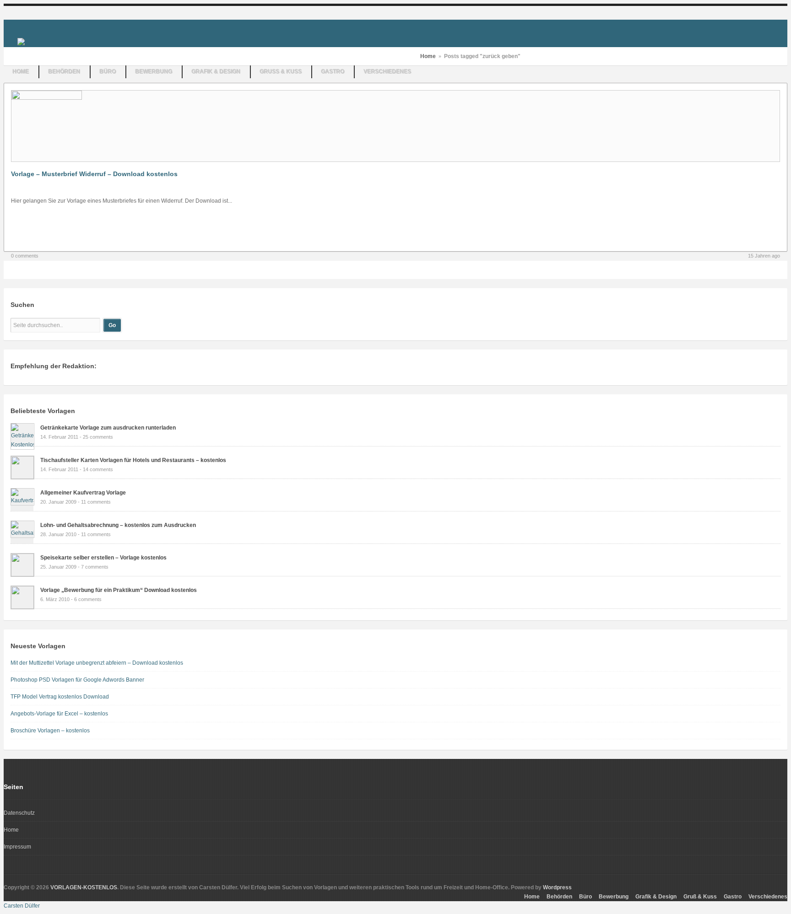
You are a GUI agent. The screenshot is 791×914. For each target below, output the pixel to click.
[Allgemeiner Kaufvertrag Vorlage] (22, 500)
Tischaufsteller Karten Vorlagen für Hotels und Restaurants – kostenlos (133, 460)
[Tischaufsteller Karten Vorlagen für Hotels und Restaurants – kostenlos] (22, 477)
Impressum (17, 847)
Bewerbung (154, 72)
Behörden (65, 72)
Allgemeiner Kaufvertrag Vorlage (83, 492)
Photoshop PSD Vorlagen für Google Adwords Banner (77, 680)
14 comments (98, 469)
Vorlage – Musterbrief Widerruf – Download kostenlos (94, 173)
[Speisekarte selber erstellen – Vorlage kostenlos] (22, 574)
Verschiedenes (388, 72)
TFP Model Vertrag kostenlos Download (60, 697)
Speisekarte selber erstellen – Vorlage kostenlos (103, 557)
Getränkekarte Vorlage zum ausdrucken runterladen (108, 428)
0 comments (24, 255)
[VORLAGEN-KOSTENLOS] (21, 41)
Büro (108, 72)
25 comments (98, 437)
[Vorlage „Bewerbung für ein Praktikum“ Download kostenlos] (22, 607)
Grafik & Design (216, 72)
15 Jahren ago (764, 255)
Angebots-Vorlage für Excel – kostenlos (59, 713)
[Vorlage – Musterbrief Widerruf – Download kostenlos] (46, 98)
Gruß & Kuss (281, 72)
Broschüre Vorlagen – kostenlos (50, 730)
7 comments (94, 567)
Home (21, 72)
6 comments (88, 599)
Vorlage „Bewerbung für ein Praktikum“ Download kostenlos (118, 590)
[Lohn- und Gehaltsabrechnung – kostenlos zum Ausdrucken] (22, 533)
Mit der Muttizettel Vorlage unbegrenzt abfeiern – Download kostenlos (97, 663)
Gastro (333, 72)
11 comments (96, 502)
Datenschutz (19, 813)
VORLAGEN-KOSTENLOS (83, 887)
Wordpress (557, 887)
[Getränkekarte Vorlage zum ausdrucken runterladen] (22, 444)
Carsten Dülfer (22, 906)
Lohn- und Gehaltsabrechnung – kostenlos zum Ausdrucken (118, 525)
